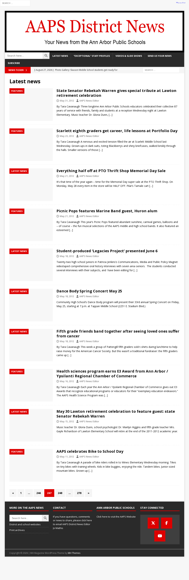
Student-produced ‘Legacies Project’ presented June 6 (106, 250)
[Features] (31, 104)
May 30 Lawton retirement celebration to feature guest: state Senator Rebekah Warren (115, 414)
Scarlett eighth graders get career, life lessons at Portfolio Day (116, 130)
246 (38, 493)
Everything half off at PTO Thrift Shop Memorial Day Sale (111, 170)
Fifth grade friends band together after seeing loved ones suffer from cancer (117, 333)
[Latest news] (31, 184)
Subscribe (14, 63)
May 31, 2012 (67, 100)
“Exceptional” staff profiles (92, 55)
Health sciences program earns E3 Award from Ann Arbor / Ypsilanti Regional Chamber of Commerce (112, 373)
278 (79, 493)
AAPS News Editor (89, 100)
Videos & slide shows (129, 55)
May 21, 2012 (67, 176)
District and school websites (25, 524)
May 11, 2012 (67, 456)
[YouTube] (159, 535)
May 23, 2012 (67, 136)
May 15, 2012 (67, 421)
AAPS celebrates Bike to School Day (89, 451)
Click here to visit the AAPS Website (116, 516)
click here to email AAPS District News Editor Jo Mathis (72, 524)
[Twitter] (153, 523)
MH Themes (74, 553)
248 (60, 493)
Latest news (60, 55)
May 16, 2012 (67, 381)
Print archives (17, 530)
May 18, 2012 (67, 256)
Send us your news (159, 55)
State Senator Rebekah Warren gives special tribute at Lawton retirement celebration (116, 93)
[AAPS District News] (94, 50)
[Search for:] (15, 3)
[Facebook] (166, 523)
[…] (110, 114)
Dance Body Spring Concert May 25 (89, 291)
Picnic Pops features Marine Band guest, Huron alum (106, 210)
